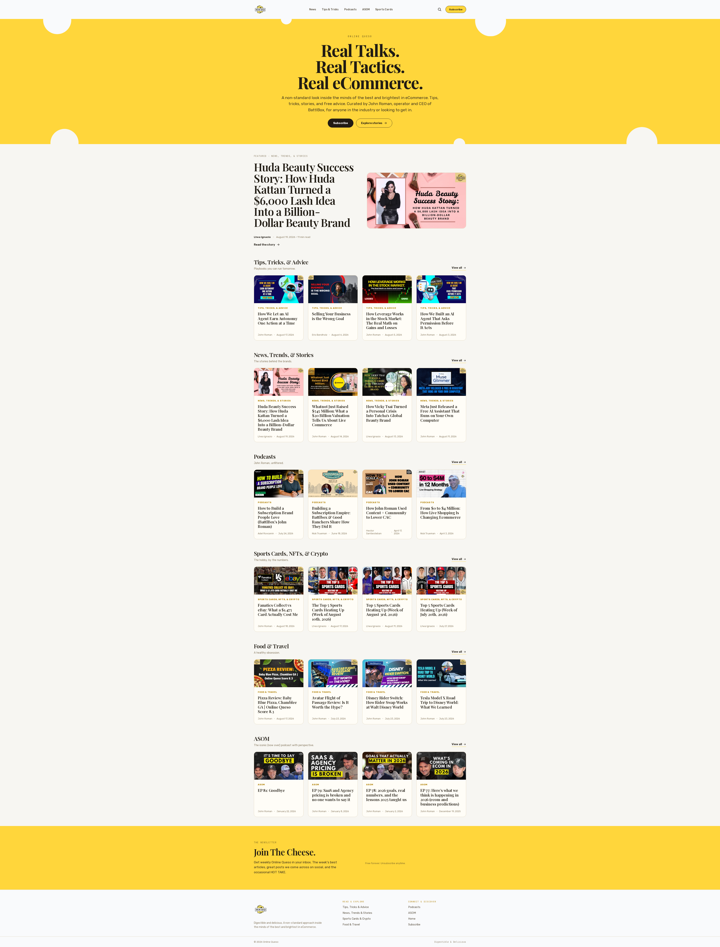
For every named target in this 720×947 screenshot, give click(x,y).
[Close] (383, 445)
